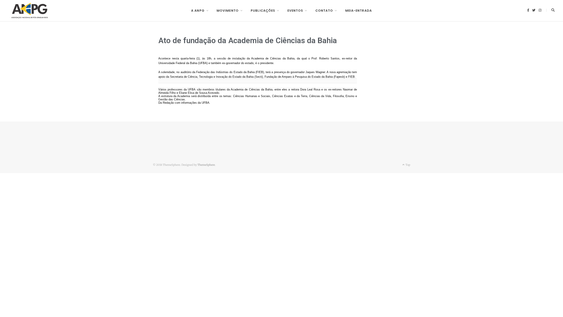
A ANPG (198, 10)
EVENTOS (295, 10)
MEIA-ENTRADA (358, 10)
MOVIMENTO (228, 10)
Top (407, 164)
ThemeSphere (206, 164)
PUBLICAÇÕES (263, 10)
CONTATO (324, 10)
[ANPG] (29, 10)
